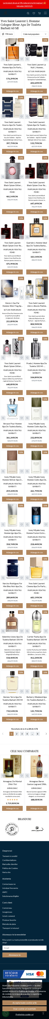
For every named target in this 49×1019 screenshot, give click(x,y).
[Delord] (11, 834)
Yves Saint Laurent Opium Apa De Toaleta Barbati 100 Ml (36, 124)
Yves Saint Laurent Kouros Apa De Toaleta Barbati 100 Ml (12, 124)
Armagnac (12, 788)
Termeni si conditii (9, 856)
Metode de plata (9, 924)
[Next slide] (42, 829)
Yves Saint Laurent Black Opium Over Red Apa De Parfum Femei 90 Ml (36, 184)
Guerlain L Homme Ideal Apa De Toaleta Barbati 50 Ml (36, 244)
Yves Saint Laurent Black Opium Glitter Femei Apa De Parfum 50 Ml (12, 184)
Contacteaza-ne (9, 884)
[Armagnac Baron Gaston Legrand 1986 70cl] (36, 766)
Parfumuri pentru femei (12, 190)
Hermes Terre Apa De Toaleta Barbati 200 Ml (12, 698)
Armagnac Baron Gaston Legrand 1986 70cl (36, 783)
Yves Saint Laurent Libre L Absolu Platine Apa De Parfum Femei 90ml (36, 304)
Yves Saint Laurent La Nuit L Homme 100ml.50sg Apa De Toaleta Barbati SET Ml (37, 66)
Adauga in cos (12, 91)
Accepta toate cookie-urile (25, 1002)
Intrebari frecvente (10, 888)
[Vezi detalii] (3, 59)
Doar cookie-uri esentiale (24, 1008)
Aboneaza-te (15, 955)
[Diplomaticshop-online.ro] (5, 13)
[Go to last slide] (6, 829)
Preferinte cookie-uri (25, 1014)
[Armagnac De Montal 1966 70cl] (12, 766)
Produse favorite (9, 920)
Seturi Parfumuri (36, 71)
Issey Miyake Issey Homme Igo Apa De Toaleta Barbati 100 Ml (12, 532)
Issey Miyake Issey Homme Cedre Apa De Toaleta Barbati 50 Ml (36, 425)
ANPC (4, 892)
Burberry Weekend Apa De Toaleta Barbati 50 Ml (37, 698)
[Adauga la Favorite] (22, 59)
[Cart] (39, 13)
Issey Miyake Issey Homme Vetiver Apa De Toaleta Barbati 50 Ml (12, 478)
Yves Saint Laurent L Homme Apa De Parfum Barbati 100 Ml (12, 66)
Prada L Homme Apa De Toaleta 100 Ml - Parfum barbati (36, 365)
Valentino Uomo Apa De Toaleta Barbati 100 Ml (12, 638)
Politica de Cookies (10, 868)
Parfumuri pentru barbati (12, 72)
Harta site (6, 872)
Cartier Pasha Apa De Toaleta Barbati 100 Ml (37, 638)
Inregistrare (7, 912)
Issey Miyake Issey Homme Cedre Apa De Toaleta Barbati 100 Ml (37, 478)
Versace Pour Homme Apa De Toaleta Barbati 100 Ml (12, 425)
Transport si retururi (10, 928)
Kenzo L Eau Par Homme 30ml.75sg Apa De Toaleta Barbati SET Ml (12, 304)
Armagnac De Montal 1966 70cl (12, 782)
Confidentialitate (9, 860)
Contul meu (7, 908)
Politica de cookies (26, 991)
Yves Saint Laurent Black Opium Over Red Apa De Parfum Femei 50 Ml (12, 244)
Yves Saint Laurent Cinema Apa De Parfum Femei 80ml (37, 585)
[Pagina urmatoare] (46, 734)
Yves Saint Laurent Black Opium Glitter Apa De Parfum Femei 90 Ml (12, 365)
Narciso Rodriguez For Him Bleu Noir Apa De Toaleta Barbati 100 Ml (12, 585)
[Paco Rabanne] (37, 834)
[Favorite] (33, 13)
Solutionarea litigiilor (10, 896)
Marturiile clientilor (10, 864)
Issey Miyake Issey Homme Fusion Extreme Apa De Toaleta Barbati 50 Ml (36, 532)
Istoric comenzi (8, 916)
